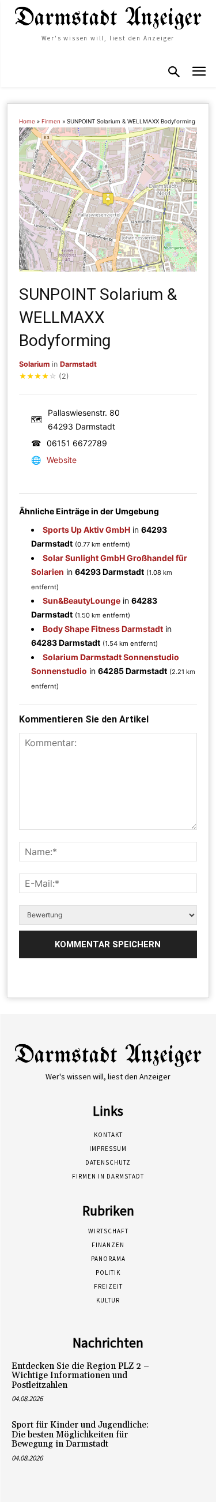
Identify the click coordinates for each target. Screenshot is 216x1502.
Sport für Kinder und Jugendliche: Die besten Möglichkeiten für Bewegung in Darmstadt (80, 1435)
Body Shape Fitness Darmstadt (103, 629)
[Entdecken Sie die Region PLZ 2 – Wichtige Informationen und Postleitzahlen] (185, 1379)
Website (62, 460)
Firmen (50, 121)
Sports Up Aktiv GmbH (86, 529)
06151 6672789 (77, 443)
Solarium (34, 364)
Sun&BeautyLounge (81, 600)
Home (27, 121)
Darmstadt (78, 364)
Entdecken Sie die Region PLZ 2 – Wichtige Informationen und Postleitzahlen (80, 1376)
